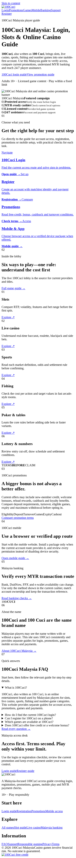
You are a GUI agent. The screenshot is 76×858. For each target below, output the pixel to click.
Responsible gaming (30, 844)
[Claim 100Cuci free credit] (15, 854)
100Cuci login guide (14, 74)
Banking (45, 10)
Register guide (25, 771)
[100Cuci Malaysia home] (8, 6)
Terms (55, 844)
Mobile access (54, 811)
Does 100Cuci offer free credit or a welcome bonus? (37, 725)
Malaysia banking (52, 827)
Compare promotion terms (18, 517)
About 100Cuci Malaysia (19, 650)
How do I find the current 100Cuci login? (30, 714)
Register (7, 13)
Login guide (9, 771)
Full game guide (13, 288)
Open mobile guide (15, 558)
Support (56, 10)
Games (27, 10)
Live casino (34, 827)
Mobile (36, 10)
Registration (24, 811)
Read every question (16, 728)
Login (5, 10)
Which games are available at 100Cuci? (29, 721)
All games (8, 827)
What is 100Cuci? (16, 687)
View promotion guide (40, 74)
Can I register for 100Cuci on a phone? (29, 718)
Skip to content (11, 3)
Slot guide (20, 827)
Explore (8, 317)
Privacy (47, 844)
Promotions (16, 10)
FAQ (5, 844)
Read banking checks (17, 598)
